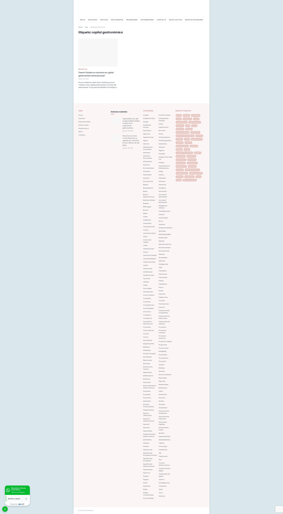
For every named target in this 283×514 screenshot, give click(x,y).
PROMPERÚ (162, 351)
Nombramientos (165, 248)
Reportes (162, 381)
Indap (161, 171)
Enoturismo (147, 398)
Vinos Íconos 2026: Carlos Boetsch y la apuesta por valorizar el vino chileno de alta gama (131, 140)
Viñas (161, 489)
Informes (162, 181)
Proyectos (82, 69)
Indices (161, 175)
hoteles (179, 149)
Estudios (146, 443)
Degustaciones (148, 344)
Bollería (146, 203)
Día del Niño (147, 357)
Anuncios (146, 165)
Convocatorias (148, 330)
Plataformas (163, 297)
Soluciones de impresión (164, 418)
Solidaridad (163, 408)
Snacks (161, 401)
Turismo (161, 479)
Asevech (146, 178)
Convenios (147, 327)
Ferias (145, 483)
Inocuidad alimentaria (163, 201)
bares (179, 119)
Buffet (145, 213)
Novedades (163, 258)
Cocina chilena (148, 295)
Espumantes (147, 431)
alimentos (195, 115)
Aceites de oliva (149, 118)
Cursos (145, 337)
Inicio (82, 20)
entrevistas (195, 132)
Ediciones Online (84, 122)
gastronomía (197, 139)
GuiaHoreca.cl (83, 128)
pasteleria (192, 160)
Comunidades (148, 308)
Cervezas (146, 278)
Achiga (145, 122)
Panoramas (163, 277)
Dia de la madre (182, 132)
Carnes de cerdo (149, 233)
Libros (161, 221)
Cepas (145, 265)
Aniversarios (147, 161)
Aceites (146, 115)
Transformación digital (164, 469)
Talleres (161, 443)
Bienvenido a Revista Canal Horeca (18, 489)
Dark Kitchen (147, 340)
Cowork (146, 334)
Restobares (163, 388)
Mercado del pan (165, 244)
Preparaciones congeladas (164, 312)
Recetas (162, 371)
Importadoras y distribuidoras (164, 167)
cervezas (180, 126)
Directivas (146, 364)
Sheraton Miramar (192, 170)
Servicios (162, 398)
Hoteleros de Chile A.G (165, 158)
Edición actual (83, 125)
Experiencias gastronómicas (148, 465)
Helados (162, 147)
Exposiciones (148, 470)
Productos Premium (162, 331)
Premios (162, 307)
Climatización (148, 292)
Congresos (147, 315)
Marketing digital (165, 234)
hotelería (194, 146)
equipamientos (148, 410)
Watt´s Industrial (190, 180)
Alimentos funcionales (147, 157)
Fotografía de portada (164, 119)
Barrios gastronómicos (148, 196)
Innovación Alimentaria (163, 196)
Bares (145, 191)
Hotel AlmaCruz (182, 146)
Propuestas (163, 355)
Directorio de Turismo (148, 368)
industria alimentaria (184, 153)
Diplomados (147, 360)
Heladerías (163, 144)
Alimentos (146, 153)
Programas (163, 345)
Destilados (147, 350)
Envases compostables (148, 405)
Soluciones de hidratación (164, 412)
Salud (161, 391)
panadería (181, 156)
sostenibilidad (182, 173)
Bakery (145, 185)
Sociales (162, 404)
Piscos (161, 287)
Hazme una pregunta (18, 492)
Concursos (147, 312)
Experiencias (147, 450)
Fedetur (146, 476)
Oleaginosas (163, 264)
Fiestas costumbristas (148, 494)
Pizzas (161, 291)
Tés (160, 453)
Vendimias (162, 486)
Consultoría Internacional (148, 323)
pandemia (191, 156)
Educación (147, 382)
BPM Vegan (147, 207)
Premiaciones (164, 304)
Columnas (147, 302)
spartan (161, 433)
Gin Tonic (162, 131)
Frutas (161, 124)
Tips (160, 460)
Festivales (146, 486)
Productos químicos (162, 337)
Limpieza (162, 224)
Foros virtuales (148, 498)
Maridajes (162, 231)
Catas (145, 245)
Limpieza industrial (165, 228)
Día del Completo (149, 354)
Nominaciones (164, 251)
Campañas (147, 223)
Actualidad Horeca (147, 126)
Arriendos (146, 171)
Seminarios (163, 394)
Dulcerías (146, 379)
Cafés (145, 217)
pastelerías (181, 163)
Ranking (161, 368)
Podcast (162, 301)
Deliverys (146, 347)
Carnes (145, 230)
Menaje (161, 241)
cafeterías (187, 119)
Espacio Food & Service (185, 136)
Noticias (104, 20)
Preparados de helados (164, 323)
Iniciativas (162, 188)
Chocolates (147, 288)
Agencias (146, 134)
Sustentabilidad (164, 440)
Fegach (146, 479)
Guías (161, 134)
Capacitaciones (149, 227)
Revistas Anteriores (194, 20)
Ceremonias (147, 269)
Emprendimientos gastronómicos (149, 387)
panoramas (181, 160)
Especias (146, 428)
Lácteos (161, 214)
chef (187, 126)
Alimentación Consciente (148, 148)
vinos (198, 177)
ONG (160, 267)
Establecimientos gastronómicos (149, 435)
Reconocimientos (165, 375)
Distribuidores (147, 20)
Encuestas (147, 394)
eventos (199, 136)
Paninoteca (163, 274)
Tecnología (163, 446)
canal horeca (182, 122)
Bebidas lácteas (149, 200)
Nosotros (92, 20)
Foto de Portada (164, 115)
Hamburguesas (164, 137)
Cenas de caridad (150, 255)
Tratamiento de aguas (164, 475)
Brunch (145, 210)
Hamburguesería (165, 140)
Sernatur (180, 170)
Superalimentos (164, 436)
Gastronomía (163, 127)
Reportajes (163, 378)
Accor (179, 115)
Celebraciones (148, 249)
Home (80, 27)
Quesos (161, 365)
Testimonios (163, 456)
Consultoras (147, 318)
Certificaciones (148, 275)
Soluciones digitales (163, 423)
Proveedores (132, 20)
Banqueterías (148, 188)
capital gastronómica (97, 27)
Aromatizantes (148, 168)
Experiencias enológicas (147, 459)
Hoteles (161, 163)
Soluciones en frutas (164, 429)
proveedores (192, 163)
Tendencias (163, 450)
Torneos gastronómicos (164, 464)
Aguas (145, 140)
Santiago (192, 166)
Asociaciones (148, 181)
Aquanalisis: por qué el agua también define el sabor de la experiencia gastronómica (131, 123)
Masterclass (163, 238)
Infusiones (162, 185)
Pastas (161, 281)
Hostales (162, 154)
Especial (146, 424)
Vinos (161, 493)
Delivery (189, 129)
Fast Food (146, 473)
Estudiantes (147, 440)
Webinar (162, 496)
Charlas (146, 282)
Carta (145, 237)
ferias (187, 139)
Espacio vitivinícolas (147, 414)
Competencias (148, 305)
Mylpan (197, 153)
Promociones (163, 348)
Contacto (161, 20)
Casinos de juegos (147, 241)
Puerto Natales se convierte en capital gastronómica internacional (96, 74)
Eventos (146, 446)
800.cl (80, 132)
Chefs (145, 285)
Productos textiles (165, 341)
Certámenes (147, 272)
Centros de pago (149, 262)
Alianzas (146, 144)
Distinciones (147, 372)
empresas (146, 391)
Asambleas (147, 175)
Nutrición (162, 261)
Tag (86, 27)
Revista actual (175, 20)
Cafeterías (147, 220)
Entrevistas (147, 401)
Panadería (162, 271)
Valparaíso (189, 177)
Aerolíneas (147, 131)
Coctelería (147, 298)
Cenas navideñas (149, 259)
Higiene (161, 150)
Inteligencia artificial (163, 207)
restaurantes (181, 166)
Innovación (163, 191)
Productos (162, 327)
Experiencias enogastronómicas (150, 454)
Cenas (145, 252)
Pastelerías (163, 284)
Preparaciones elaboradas (164, 317)
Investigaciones (164, 211)
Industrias (162, 178)
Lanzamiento (163, 218)
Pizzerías (162, 294)
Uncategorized (164, 483)
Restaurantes (117, 20)
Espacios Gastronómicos (148, 420)
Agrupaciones (148, 137)
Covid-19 (180, 129)
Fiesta (145, 489)
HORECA (188, 143)
